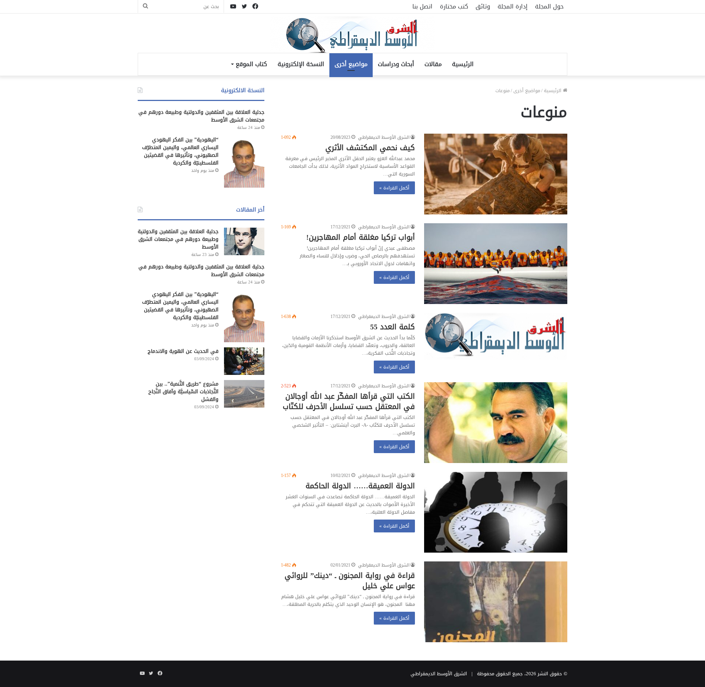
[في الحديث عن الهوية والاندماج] (244, 361)
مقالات (433, 64)
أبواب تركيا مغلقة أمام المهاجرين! (360, 237)
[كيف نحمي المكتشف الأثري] (495, 174)
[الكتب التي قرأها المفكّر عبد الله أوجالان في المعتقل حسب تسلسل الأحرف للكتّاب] (495, 422)
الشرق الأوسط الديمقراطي (383, 137)
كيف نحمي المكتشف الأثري (370, 148)
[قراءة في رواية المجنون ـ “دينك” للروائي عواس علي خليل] (495, 601)
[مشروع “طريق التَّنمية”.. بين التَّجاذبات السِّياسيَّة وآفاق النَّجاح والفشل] (244, 394)
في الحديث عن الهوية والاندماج (183, 351)
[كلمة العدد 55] (495, 336)
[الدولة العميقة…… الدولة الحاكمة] (495, 512)
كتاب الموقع (251, 64)
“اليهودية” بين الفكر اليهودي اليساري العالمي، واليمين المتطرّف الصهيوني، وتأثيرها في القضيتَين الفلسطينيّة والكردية (180, 151)
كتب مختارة (454, 6)
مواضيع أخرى (351, 64)
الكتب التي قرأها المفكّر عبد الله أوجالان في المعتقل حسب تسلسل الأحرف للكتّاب (349, 401)
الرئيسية (463, 64)
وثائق (483, 6)
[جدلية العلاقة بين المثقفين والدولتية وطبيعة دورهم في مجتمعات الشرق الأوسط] (244, 241)
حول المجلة (549, 6)
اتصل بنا (422, 6)
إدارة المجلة (513, 6)
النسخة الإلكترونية (301, 64)
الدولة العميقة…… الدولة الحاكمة (360, 486)
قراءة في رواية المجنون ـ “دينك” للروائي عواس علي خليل (350, 580)
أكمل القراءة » (394, 187)
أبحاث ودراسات (396, 64)
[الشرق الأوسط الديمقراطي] (352, 35)
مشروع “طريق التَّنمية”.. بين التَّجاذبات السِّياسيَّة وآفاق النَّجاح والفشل (183, 391)
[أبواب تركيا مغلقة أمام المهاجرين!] (495, 263)
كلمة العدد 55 (392, 327)
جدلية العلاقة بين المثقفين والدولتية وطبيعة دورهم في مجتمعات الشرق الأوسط (201, 116)
